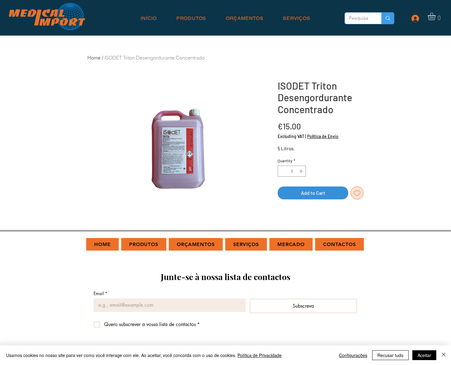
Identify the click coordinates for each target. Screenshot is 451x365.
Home (94, 58)
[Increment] (301, 171)
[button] (436, 16)
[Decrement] (282, 171)
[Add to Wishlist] (357, 192)
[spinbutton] (292, 171)
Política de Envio (322, 136)
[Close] (443, 355)
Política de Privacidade (259, 355)
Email (100, 293)
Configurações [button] (353, 355)
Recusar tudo (390, 355)
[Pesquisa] (387, 18)
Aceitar (424, 355)
